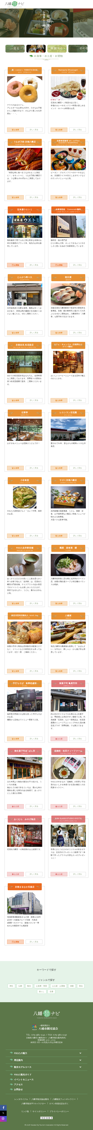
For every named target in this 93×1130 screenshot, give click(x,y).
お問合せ (18, 1089)
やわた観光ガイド (22, 1074)
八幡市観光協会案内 (40, 1099)
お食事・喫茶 (65, 25)
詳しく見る (34, 130)
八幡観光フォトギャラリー (64, 1099)
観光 (53, 25)
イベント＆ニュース (24, 1079)
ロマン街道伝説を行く (59, 1103)
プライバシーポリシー (59, 1111)
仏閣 (45, 25)
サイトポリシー (39, 1111)
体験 (72, 986)
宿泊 (81, 986)
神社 (37, 25)
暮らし (41, 991)
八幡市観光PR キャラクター (33, 1103)
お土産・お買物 (81, 25)
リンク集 (25, 1111)
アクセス (18, 1084)
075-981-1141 (38, 1035)
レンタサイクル (21, 1099)
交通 (51, 991)
